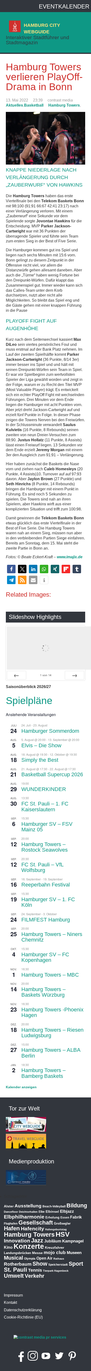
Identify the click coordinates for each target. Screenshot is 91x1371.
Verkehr (34, 1276)
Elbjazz (67, 1211)
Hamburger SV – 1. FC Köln (48, 902)
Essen (64, 1217)
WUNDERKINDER (43, 789)
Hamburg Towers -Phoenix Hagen (52, 1012)
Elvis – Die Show (41, 745)
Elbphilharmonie (24, 1217)
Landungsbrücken (17, 1253)
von (45, 675)
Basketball (33, 105)
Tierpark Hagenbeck (55, 1270)
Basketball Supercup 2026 (52, 774)
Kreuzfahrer (54, 1247)
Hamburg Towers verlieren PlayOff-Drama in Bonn (44, 76)
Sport (76, 1264)
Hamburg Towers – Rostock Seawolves (44, 847)
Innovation (17, 1241)
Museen (74, 1252)
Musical (13, 1258)
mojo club (55, 1252)
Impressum (13, 1295)
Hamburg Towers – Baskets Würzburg (43, 992)
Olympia (29, 1258)
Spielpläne (29, 700)
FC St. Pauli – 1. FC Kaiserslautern (44, 806)
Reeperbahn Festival (45, 885)
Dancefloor (11, 1211)
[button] (11, 569)
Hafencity (32, 1228)
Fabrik (76, 1217)
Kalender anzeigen (21, 1087)
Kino (8, 1247)
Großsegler (62, 1223)
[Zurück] (16, 675)
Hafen (12, 1228)
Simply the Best (39, 760)
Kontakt (10, 1302)
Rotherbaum (18, 1264)
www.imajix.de (70, 557)
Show (40, 1264)
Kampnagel (73, 1241)
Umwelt (14, 1276)
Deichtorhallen (28, 1211)
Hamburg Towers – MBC (50, 975)
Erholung (52, 1217)
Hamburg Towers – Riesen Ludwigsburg (52, 1033)
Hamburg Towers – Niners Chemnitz (51, 937)
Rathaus (58, 1258)
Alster (9, 1206)
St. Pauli (15, 1269)
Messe (37, 1253)
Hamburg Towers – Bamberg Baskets (43, 1073)
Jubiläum (52, 1241)
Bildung (76, 1205)
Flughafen (10, 1223)
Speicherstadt (58, 1264)
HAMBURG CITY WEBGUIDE (42, 28)
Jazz (37, 1240)
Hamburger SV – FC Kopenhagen (45, 957)
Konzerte (29, 1246)
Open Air (44, 1258)
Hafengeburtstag (56, 1229)
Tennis (35, 1270)
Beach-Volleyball (54, 1206)
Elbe (42, 1211)
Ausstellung (28, 1205)
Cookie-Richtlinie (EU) (23, 1317)
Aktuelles (14, 105)
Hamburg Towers (64, 105)
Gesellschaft (35, 1222)
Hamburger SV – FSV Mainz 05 (47, 827)
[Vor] (74, 675)
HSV (63, 1234)
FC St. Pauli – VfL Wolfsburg (42, 867)
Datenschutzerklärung (23, 1310)
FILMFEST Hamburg (45, 920)
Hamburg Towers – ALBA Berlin (51, 1053)
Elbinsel (52, 1211)
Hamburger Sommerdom (50, 731)
